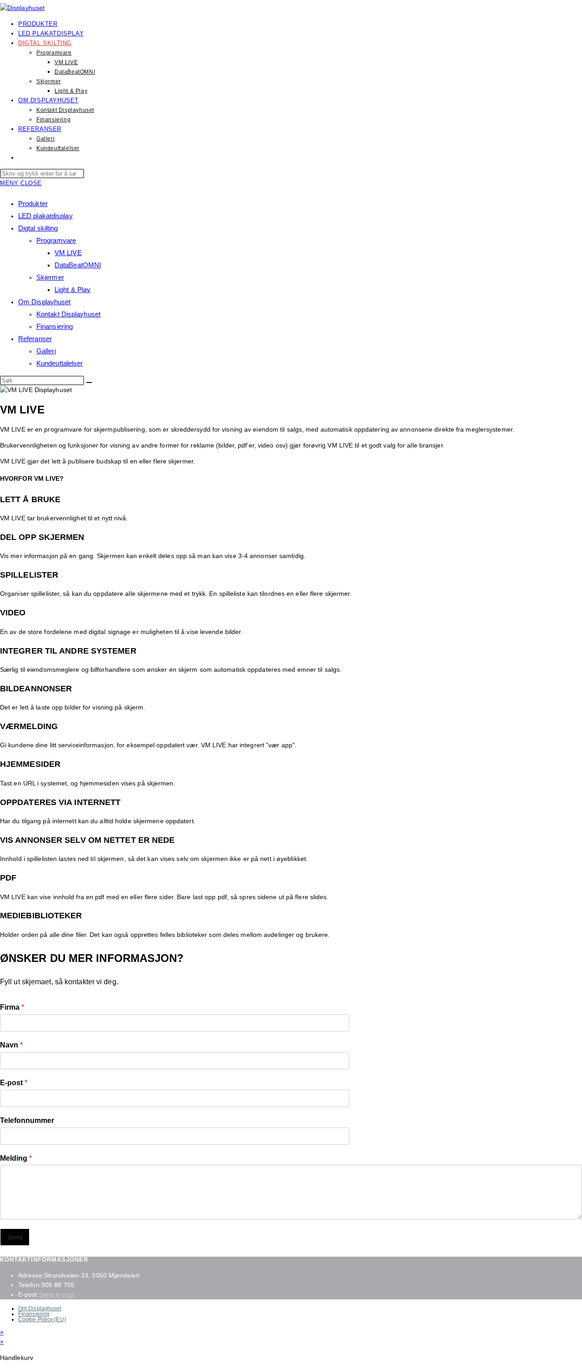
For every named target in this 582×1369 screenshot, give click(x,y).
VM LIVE (68, 253)
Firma (12, 1007)
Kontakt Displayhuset (68, 314)
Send (14, 1237)
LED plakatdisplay (45, 216)
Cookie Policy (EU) (42, 1319)
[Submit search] (89, 382)
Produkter (33, 203)
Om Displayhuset (44, 302)
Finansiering (54, 326)
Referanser (35, 338)
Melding (16, 1158)
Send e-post (57, 1294)
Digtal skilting (38, 228)
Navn (11, 1045)
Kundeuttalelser (59, 363)
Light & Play (72, 289)
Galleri (46, 351)
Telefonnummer (27, 1120)
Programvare (56, 240)
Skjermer (50, 277)
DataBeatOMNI (78, 265)
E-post (13, 1083)
